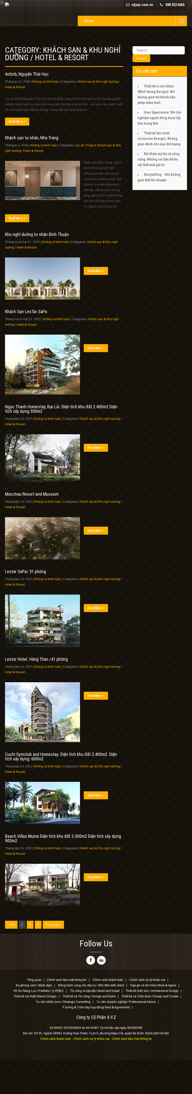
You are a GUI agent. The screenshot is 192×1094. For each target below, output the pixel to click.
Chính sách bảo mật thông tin (66, 980)
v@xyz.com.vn (142, 5)
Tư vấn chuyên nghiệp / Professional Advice (126, 1002)
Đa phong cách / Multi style (34, 985)
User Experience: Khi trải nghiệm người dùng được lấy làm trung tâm (159, 117)
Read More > (17, 121)
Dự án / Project (86, 145)
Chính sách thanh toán (107, 980)
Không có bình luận (45, 81)
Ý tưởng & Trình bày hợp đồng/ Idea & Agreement (96, 1007)
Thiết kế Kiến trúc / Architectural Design (152, 991)
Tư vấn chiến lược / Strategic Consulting (63, 1002)
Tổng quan (34, 980)
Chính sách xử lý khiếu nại (147, 980)
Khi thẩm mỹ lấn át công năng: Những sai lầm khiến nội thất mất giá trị (159, 159)
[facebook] (90, 960)
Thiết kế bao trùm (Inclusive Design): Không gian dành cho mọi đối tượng (159, 138)
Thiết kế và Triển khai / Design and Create (150, 996)
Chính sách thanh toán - (57, 1039)
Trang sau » (53, 924)
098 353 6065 (175, 5)
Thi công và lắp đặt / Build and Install (95, 991)
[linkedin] (101, 960)
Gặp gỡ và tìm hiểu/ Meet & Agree (153, 985)
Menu (89, 21)
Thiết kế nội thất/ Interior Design (35, 996)
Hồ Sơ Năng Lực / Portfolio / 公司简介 (38, 991)
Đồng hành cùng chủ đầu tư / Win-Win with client (91, 985)
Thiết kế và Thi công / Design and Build (89, 996)
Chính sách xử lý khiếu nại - (93, 1039)
